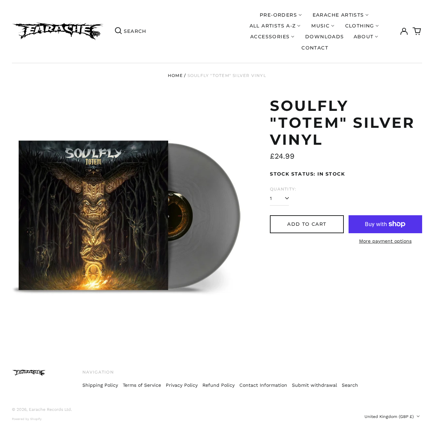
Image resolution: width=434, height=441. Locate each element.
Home (175, 75)
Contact (314, 48)
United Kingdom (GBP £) (389, 416)
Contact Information (263, 385)
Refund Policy (218, 385)
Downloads (324, 37)
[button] (417, 31)
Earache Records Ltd (50, 409)
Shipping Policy (100, 385)
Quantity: (283, 189)
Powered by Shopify (27, 419)
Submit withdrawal (314, 385)
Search (350, 385)
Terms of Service (142, 385)
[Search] (118, 31)
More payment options (385, 241)
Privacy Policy (182, 385)
